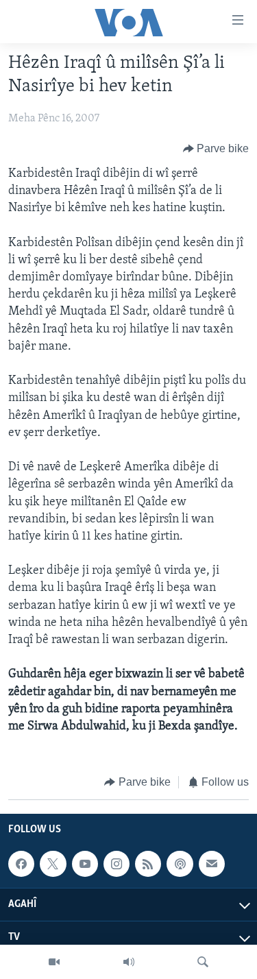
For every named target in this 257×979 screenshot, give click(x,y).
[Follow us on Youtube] (85, 864)
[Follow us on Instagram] (116, 864)
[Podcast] (180, 864)
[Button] (216, 149)
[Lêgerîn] (202, 962)
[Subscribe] (212, 864)
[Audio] (128, 962)
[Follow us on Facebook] (21, 864)
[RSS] (148, 864)
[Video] (54, 962)
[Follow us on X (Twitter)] (53, 864)
